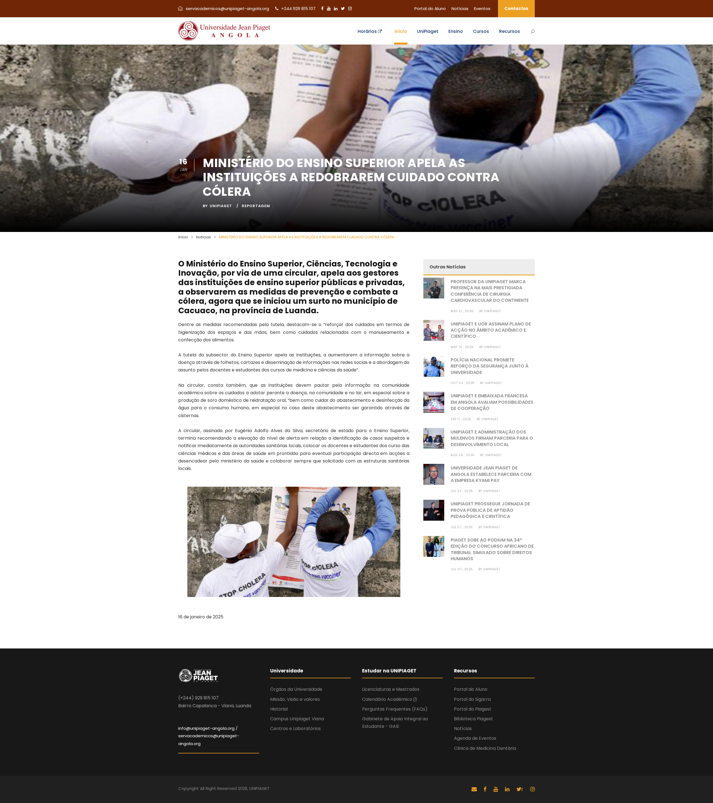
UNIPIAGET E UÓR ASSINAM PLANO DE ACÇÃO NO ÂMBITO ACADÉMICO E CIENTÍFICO (491, 330)
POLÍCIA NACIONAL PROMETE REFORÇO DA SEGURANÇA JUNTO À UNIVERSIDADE (489, 366)
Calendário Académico (387, 699)
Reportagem (256, 206)
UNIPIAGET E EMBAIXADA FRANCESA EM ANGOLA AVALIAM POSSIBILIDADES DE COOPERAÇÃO (492, 402)
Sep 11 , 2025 (461, 419)
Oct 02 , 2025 (463, 383)
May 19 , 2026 (462, 347)
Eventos (482, 8)
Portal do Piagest (472, 709)
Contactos (516, 8)
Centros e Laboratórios (295, 728)
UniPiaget (427, 31)
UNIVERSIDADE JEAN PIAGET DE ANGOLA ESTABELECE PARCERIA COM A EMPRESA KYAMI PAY (491, 474)
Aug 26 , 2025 (463, 455)
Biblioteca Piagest (473, 719)
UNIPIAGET (221, 206)
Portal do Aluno (430, 8)
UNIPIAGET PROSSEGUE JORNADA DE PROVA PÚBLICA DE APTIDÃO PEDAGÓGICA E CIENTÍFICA (490, 510)
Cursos (481, 31)
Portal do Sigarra (472, 699)
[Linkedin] (336, 8)
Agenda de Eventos (475, 738)
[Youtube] (329, 8)
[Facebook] (323, 8)
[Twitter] (343, 8)
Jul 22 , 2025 (462, 491)
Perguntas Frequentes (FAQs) (395, 709)
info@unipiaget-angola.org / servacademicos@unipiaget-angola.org (208, 735)
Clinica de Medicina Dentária (485, 748)
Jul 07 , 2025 (462, 527)
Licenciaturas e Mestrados (390, 689)
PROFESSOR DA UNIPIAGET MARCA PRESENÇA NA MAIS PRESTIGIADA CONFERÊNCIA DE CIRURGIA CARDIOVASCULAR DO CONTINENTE (490, 290)
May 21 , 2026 (462, 311)
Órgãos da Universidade (296, 689)
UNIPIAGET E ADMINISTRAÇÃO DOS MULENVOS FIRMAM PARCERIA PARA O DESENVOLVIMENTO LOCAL (492, 438)
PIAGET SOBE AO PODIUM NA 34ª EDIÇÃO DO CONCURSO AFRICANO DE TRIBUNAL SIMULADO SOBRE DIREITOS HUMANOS (492, 549)
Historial (279, 709)
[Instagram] (350, 8)
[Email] (474, 789)
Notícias (459, 8)
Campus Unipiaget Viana (297, 719)
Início (401, 31)
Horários (368, 31)
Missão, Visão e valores (295, 699)
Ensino (455, 31)
